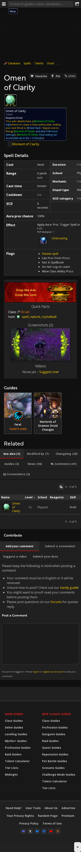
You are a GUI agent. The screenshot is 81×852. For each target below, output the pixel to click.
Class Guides (14, 721)
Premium (68, 816)
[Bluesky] (37, 831)
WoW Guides (14, 714)
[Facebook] (44, 831)
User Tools (33, 808)
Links (71, 76)
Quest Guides (51, 747)
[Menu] (4, 4)
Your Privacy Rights (20, 816)
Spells (27, 63)
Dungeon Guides (53, 734)
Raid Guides (13, 754)
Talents (39, 63)
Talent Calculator (17, 761)
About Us (51, 808)
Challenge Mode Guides (58, 774)
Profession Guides (18, 747)
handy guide (69, 587)
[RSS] (58, 831)
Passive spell (50, 254)
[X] (30, 831)
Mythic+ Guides (16, 741)
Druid (50, 63)
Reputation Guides (55, 754)
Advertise (68, 808)
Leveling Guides (16, 734)
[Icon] (11, 100)
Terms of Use (52, 823)
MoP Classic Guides (56, 714)
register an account (52, 671)
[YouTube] (51, 831)
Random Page (48, 816)
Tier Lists (11, 768)
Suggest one (48, 372)
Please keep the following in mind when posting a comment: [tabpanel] (40, 620)
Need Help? (14, 808)
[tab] (12, 454)
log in (36, 671)
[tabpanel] (40, 504)
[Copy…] (61, 487)
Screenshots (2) (40, 325)
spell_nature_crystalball (38, 316)
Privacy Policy (29, 823)
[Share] (77, 4)
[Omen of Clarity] (6, 507)
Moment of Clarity (25, 144)
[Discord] (23, 831)
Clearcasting (59, 238)
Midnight (11, 774)
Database (14, 63)
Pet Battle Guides (54, 761)
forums (56, 602)
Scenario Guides (53, 768)
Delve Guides (14, 727)
